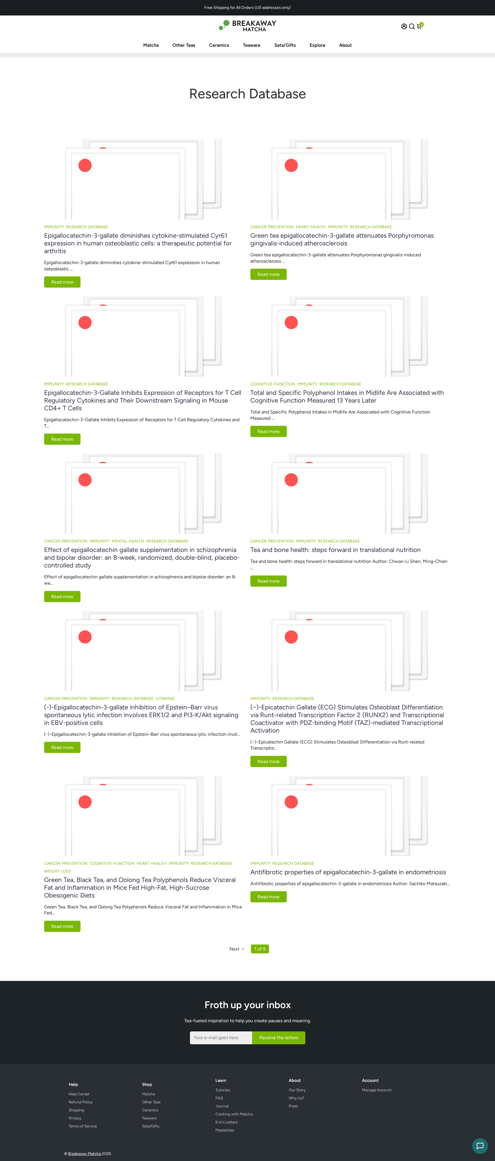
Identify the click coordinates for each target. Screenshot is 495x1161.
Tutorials (222, 1090)
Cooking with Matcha (234, 1114)
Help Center (79, 1094)
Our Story (297, 1090)
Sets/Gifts (285, 45)
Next (235, 949)
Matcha (151, 45)
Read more (62, 282)
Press (293, 1106)
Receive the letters (278, 1037)
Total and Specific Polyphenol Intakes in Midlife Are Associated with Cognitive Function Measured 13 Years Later (347, 396)
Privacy (75, 1118)
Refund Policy (81, 1102)
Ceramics (219, 45)
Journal (222, 1106)
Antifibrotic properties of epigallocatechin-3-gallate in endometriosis (348, 872)
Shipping (76, 1110)
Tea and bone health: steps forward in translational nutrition (335, 550)
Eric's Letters (226, 1122)
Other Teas (183, 45)
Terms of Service (83, 1126)
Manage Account (377, 1090)
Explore (317, 45)
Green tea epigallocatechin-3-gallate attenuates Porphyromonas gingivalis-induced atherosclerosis (342, 239)
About (345, 45)
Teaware (251, 45)
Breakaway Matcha (85, 1153)
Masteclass (224, 1130)
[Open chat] (480, 1146)
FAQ (219, 1098)
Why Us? (296, 1098)
